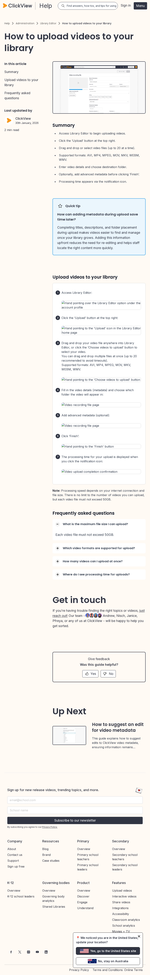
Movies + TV (121, 931)
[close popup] (139, 936)
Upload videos (122, 890)
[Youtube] (37, 952)
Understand (85, 908)
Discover (83, 896)
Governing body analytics (53, 899)
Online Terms (133, 970)
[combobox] (75, 810)
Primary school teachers (87, 857)
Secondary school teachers (125, 857)
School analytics (123, 925)
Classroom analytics (126, 920)
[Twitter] (19, 952)
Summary (11, 72)
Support (13, 860)
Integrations (120, 908)
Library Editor (48, 23)
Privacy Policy (79, 970)
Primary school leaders (87, 867)
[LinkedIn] (46, 952)
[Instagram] (28, 952)
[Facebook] (11, 952)
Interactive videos (124, 896)
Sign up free (16, 866)
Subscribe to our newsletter (75, 820)
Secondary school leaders (125, 867)
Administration (25, 23)
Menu (140, 6)
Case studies (50, 860)
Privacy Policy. (49, 827)
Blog (45, 849)
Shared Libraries (53, 906)
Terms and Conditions (108, 970)
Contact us (14, 855)
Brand (46, 855)
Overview (83, 849)
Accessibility (120, 914)
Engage (82, 902)
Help (7, 23)
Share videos (121, 902)
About (11, 849)
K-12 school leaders (20, 896)
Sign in (126, 5)
